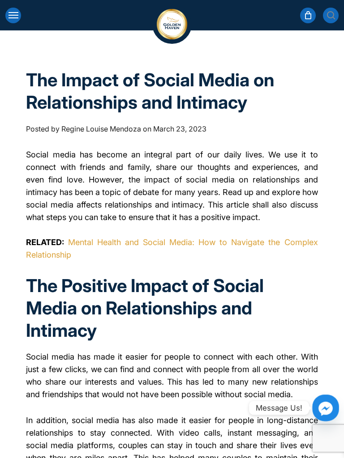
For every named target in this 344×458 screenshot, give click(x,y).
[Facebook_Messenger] (326, 408)
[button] (13, 15)
